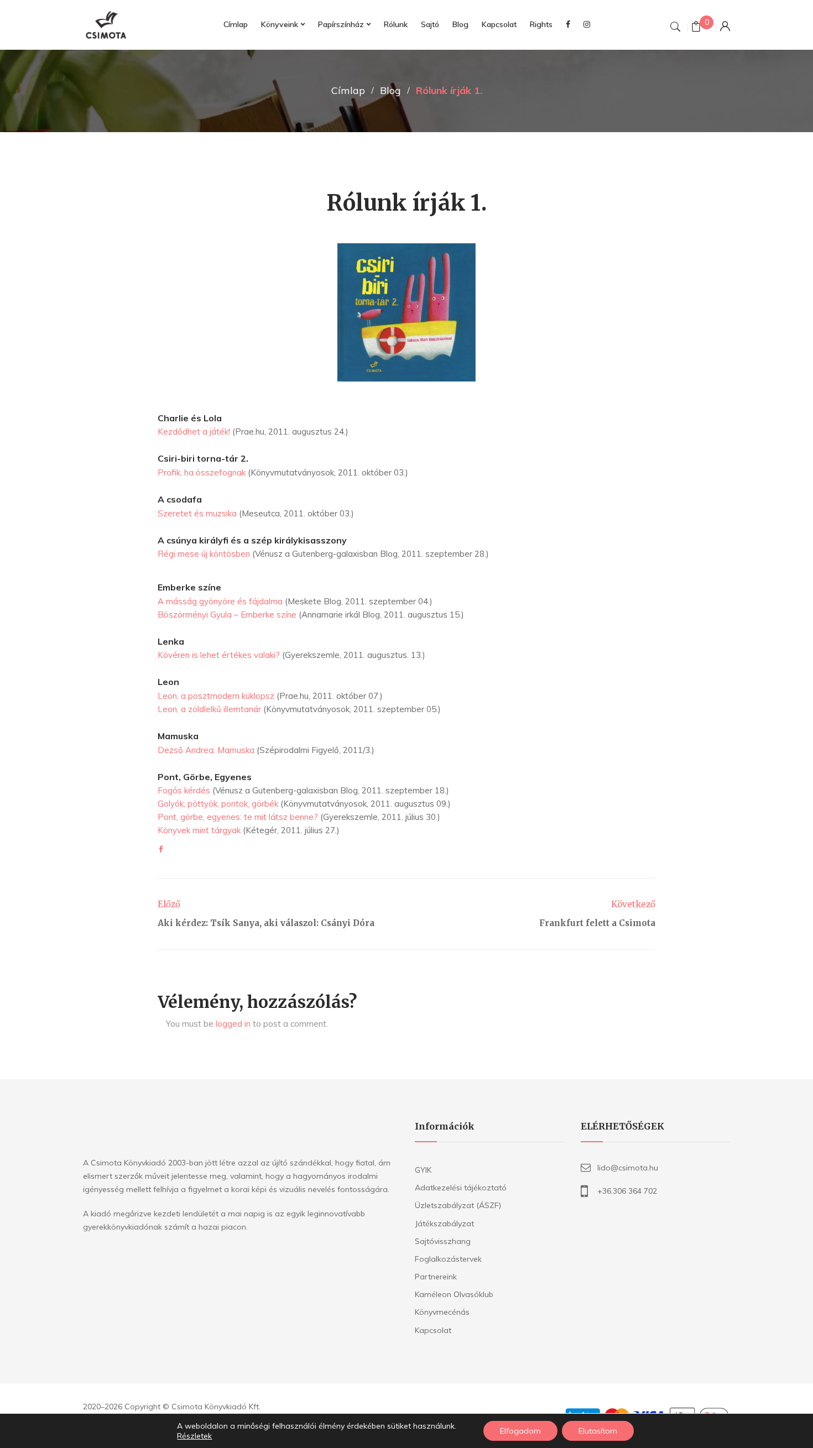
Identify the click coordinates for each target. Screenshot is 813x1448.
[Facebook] (161, 849)
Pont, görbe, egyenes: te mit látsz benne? (238, 817)
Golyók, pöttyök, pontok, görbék (218, 803)
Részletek (194, 1436)
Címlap (348, 90)
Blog (390, 90)
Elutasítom (598, 1431)
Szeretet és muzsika (197, 513)
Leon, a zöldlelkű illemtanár (209, 709)
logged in (233, 1023)
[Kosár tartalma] (696, 28)
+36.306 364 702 (627, 1191)
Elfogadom (520, 1431)
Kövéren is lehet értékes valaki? (219, 655)
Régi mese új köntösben (204, 553)
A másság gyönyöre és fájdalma (220, 601)
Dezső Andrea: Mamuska (206, 750)
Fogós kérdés (184, 790)
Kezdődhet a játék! (194, 431)
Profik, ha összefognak (202, 472)
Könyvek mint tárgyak (199, 830)
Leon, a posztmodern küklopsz (216, 696)
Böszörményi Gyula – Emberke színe (227, 614)
